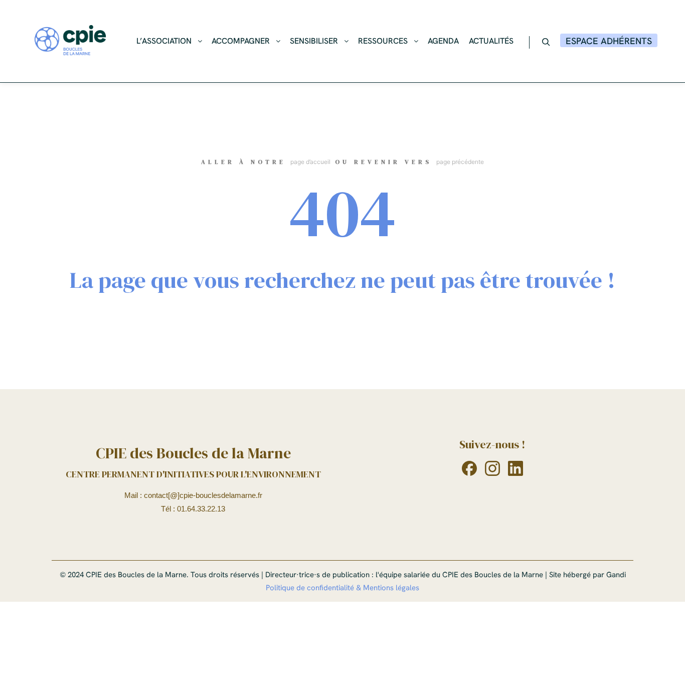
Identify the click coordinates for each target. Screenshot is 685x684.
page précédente (460, 161)
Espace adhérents (609, 41)
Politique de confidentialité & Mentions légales (342, 588)
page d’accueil (310, 161)
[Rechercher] (546, 42)
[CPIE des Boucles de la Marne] (70, 41)
